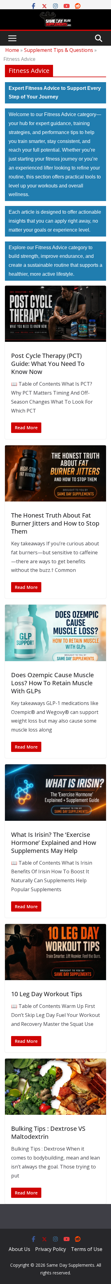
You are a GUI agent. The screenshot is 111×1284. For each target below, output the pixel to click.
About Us (19, 1249)
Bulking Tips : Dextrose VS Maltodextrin (48, 1132)
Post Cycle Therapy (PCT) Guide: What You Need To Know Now (47, 363)
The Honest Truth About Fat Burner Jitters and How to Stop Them (55, 523)
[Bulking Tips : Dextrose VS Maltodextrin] (55, 1087)
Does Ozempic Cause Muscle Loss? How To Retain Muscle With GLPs (52, 683)
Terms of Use (86, 1249)
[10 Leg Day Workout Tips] (55, 952)
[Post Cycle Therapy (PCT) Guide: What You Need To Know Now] (55, 314)
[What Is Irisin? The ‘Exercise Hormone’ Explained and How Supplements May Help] (55, 792)
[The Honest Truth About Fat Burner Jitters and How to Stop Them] (55, 473)
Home (12, 50)
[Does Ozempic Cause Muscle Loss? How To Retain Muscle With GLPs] (55, 633)
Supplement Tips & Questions (58, 50)
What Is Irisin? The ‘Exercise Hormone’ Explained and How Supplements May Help (53, 842)
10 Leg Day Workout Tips (46, 994)
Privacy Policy (50, 1249)
